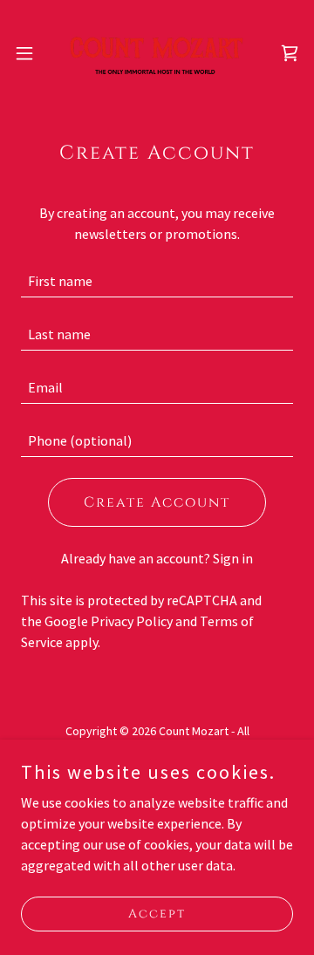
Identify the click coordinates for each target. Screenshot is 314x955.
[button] (29, 53)
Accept (157, 913)
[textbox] (157, 281)
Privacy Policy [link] (132, 621)
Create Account (157, 502)
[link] (157, 53)
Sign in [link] (233, 558)
